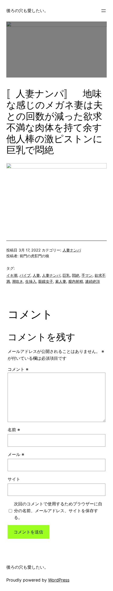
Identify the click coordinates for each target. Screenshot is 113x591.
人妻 (36, 275)
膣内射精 (75, 281)
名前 (14, 429)
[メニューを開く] (103, 11)
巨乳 (66, 275)
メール (16, 454)
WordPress (58, 580)
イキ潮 (11, 275)
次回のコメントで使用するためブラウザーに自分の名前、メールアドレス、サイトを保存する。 (58, 510)
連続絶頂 (92, 281)
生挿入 (30, 281)
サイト (14, 479)
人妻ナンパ (72, 250)
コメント (18, 369)
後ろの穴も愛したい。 (27, 10)
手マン (87, 275)
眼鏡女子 (45, 281)
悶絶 (75, 275)
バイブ (24, 275)
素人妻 (60, 281)
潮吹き (17, 281)
